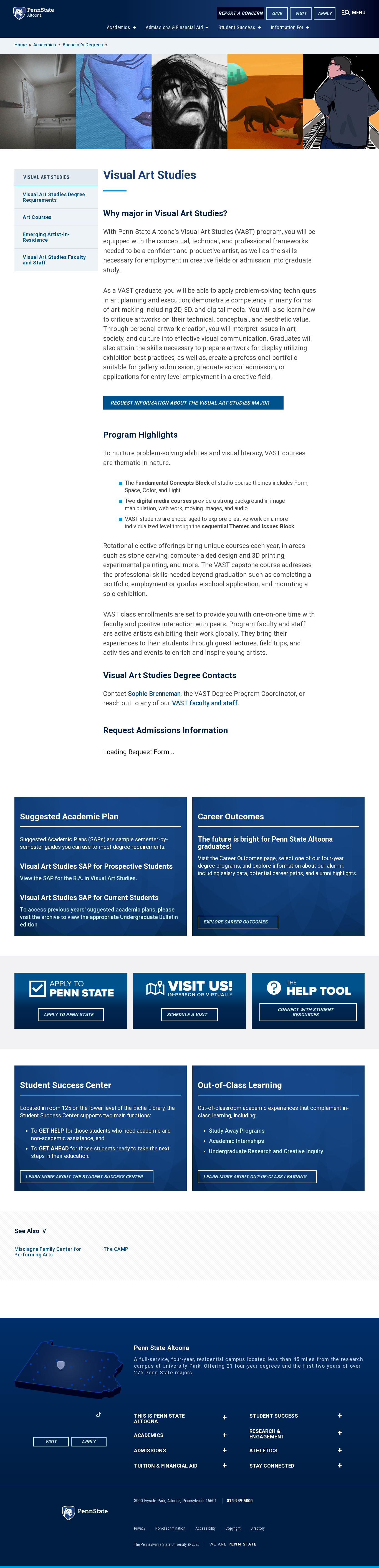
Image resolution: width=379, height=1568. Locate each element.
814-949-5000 (239, 1500)
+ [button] (225, 1417)
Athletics (263, 1450)
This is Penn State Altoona (159, 1418)
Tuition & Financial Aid (166, 1466)
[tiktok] (99, 1414)
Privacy (139, 1528)
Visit (301, 13)
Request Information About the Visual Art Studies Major (189, 403)
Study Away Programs (237, 1130)
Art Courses (37, 217)
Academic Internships (236, 1141)
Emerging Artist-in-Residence (46, 237)
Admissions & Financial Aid (174, 27)
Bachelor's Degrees (83, 44)
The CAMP (115, 1249)
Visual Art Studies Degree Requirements (54, 197)
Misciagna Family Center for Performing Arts (47, 1252)
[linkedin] (84, 1414)
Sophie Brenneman (154, 694)
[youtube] (70, 1414)
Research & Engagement (267, 1434)
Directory (258, 1528)
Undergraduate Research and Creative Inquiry (266, 1151)
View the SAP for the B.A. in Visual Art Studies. (78, 878)
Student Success (237, 27)
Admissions (150, 1450)
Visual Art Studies (46, 177)
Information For (287, 27)
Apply (325, 13)
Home (20, 44)
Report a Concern (240, 13)
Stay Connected (271, 1466)
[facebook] (41, 1414)
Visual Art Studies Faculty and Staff (54, 260)
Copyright (233, 1528)
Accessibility (205, 1528)
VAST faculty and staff (205, 703)
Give (277, 13)
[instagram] (55, 1414)
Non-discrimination (170, 1528)
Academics (118, 27)
